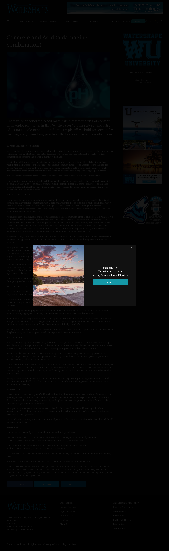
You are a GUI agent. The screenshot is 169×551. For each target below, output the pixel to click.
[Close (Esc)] (132, 249)
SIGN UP (110, 282)
